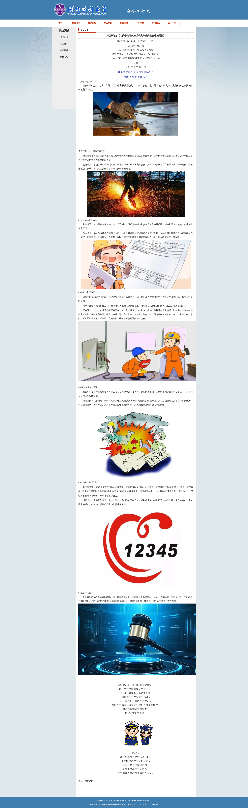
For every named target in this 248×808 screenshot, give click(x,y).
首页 (60, 23)
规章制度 (124, 23)
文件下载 (140, 23)
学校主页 (172, 23)
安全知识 (108, 23)
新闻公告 (76, 23)
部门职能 (92, 23)
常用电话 (156, 23)
